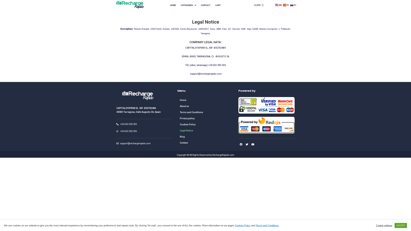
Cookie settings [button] (384, 225)
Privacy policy (187, 118)
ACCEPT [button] (401, 225)
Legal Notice (186, 130)
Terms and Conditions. (267, 225)
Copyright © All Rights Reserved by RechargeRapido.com (205, 155)
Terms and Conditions (191, 112)
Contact (205, 5)
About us (184, 106)
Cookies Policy (188, 124)
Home (173, 5)
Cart (218, 5)
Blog (182, 136)
